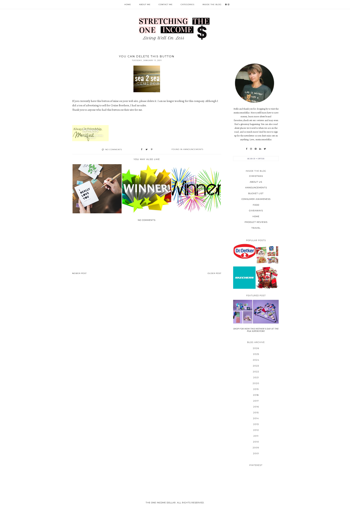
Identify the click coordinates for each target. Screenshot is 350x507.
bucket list (256, 193)
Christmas (256, 176)
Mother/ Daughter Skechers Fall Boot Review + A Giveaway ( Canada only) (244, 277)
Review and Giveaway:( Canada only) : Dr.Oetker (244, 251)
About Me (145, 4)
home (255, 216)
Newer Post (79, 273)
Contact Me (166, 4)
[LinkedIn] (260, 148)
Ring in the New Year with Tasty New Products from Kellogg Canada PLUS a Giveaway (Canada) (267, 255)
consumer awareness (256, 199)
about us (256, 182)
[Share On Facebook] (141, 149)
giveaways (256, 210)
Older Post (214, 273)
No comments (113, 149)
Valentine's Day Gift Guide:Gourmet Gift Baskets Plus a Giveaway (267, 277)
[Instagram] (251, 148)
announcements (193, 149)
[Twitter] (265, 148)
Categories (187, 4)
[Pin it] (151, 149)
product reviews (256, 222)
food (256, 205)
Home (127, 4)
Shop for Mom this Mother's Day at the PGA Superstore (256, 329)
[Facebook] (246, 148)
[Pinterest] (255, 148)
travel (255, 228)
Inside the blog (211, 4)
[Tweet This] (146, 149)
